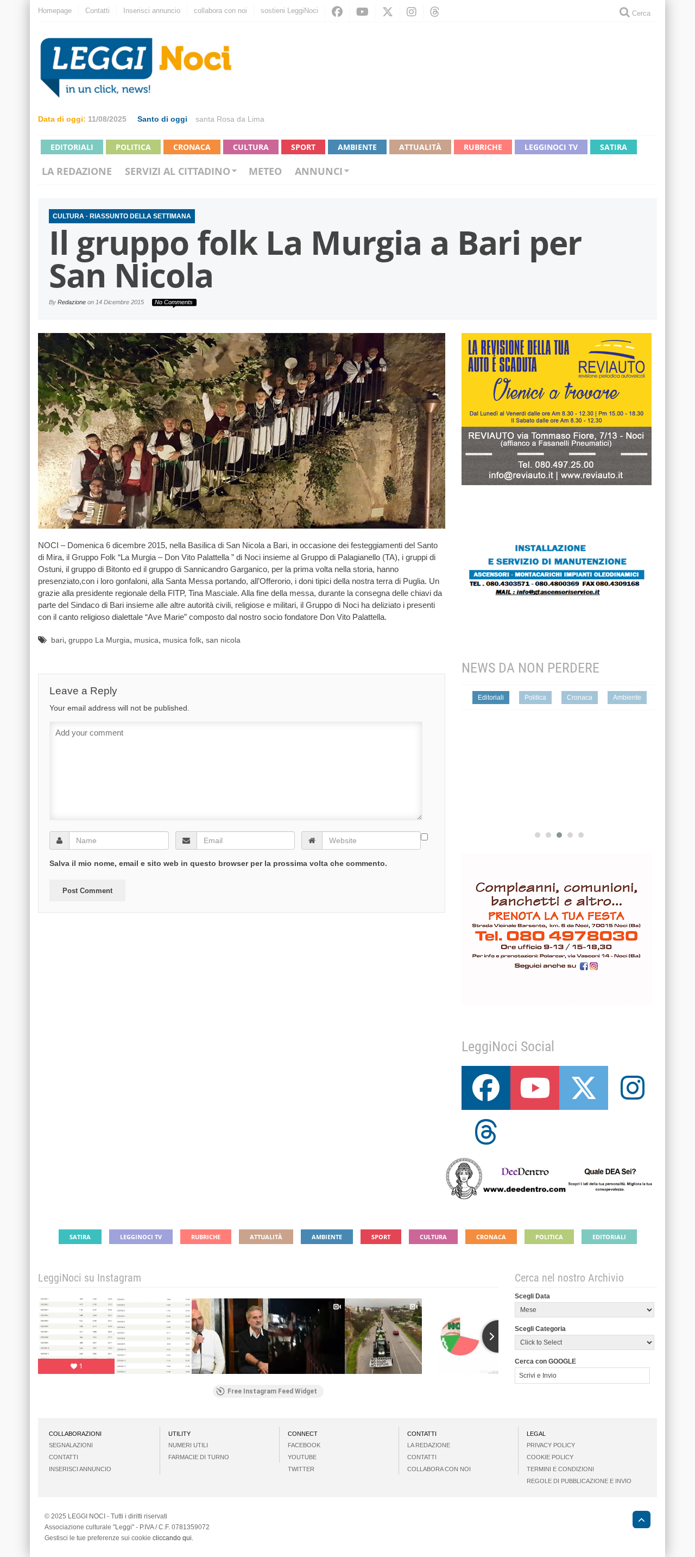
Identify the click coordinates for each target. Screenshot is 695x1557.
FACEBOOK (304, 1445)
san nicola (223, 640)
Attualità (420, 147)
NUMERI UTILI (188, 1445)
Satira (613, 147)
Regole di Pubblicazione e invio (579, 1481)
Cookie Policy (550, 1457)
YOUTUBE (302, 1457)
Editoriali (71, 147)
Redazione (72, 302)
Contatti (97, 11)
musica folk (182, 640)
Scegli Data (532, 1296)
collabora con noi (220, 11)
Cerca (640, 13)
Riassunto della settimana (140, 216)
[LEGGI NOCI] (636, 1521)
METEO (265, 171)
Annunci (319, 171)
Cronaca (192, 147)
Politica (133, 147)
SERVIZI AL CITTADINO (177, 171)
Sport (303, 147)
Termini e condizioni (560, 1469)
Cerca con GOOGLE (545, 1361)
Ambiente (357, 147)
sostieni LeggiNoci (289, 11)
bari (57, 640)
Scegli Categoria (540, 1329)
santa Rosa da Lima (229, 119)
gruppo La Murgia (99, 640)
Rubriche (483, 147)
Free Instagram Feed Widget (272, 1391)
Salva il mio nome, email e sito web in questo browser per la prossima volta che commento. (218, 863)
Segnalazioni (71, 1445)
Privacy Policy (551, 1445)
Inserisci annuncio (151, 11)
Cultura (251, 147)
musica (146, 640)
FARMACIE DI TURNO (198, 1457)
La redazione (77, 171)
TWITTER (301, 1469)
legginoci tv (551, 147)
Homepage (55, 11)
